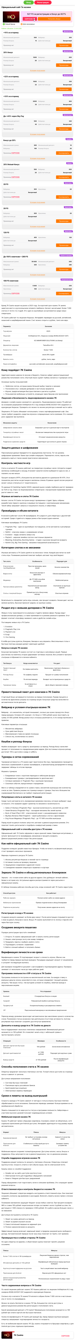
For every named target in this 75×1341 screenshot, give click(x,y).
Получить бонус (54, 19)
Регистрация (43, 2)
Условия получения (37, 70)
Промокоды (63, 45)
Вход (28, 2)
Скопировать (64, 153)
